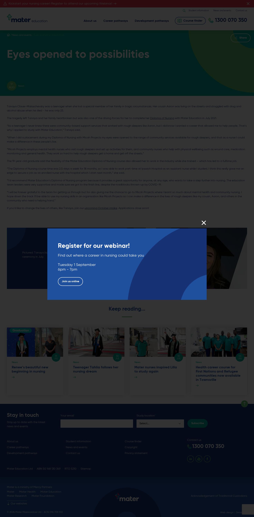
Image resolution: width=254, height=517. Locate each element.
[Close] (204, 223)
